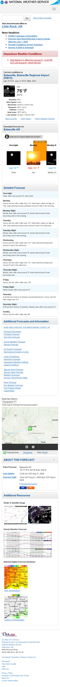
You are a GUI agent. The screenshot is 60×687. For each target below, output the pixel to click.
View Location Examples (42, 18)
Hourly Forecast (45, 118)
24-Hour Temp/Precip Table (16, 377)
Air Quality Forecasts (13, 349)
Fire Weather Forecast (13, 385)
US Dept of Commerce (10, 639)
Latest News (9, 390)
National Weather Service (11, 644)
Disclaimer (27, 452)
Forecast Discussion (12, 331)
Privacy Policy (7, 673)
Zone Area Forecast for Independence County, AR (27, 327)
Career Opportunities (10, 680)
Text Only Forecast (12, 337)
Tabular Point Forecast (13, 369)
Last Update (8, 473)
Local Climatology (11, 356)
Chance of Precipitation (14, 619)
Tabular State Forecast (13, 372)
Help (3, 666)
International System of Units (16, 351)
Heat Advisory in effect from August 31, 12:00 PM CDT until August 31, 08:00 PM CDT (31, 61)
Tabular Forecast (11, 344)
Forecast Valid (9, 477)
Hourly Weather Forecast (14, 341)
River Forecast (10, 382)
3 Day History (26, 118)
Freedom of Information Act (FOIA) (15, 675)
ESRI (45, 452)
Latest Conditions (11, 364)
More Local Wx (11, 118)
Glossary (5, 668)
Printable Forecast (12, 334)
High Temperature (12, 590)
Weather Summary (12, 374)
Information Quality (9, 663)
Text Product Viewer (12, 387)
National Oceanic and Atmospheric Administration (21, 642)
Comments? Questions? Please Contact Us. (19, 657)
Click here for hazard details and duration (25, 137)
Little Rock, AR (12, 26)
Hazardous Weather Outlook (16, 362)
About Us (5, 678)
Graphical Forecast (12, 359)
